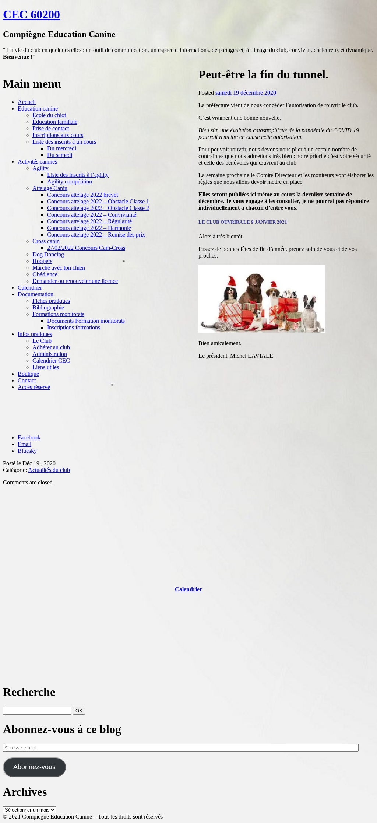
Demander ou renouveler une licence (75, 281)
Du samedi (59, 155)
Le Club (42, 340)
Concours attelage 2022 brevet (82, 195)
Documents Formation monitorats (86, 321)
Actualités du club (49, 470)
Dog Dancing (48, 254)
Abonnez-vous (34, 767)
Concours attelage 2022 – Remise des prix (96, 234)
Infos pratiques (35, 334)
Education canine (38, 108)
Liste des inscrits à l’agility (78, 175)
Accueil (27, 102)
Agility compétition (69, 181)
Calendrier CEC (51, 360)
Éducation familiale (54, 122)
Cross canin (46, 241)
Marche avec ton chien (58, 268)
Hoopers (42, 261)
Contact (27, 380)
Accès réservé (34, 387)
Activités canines (37, 161)
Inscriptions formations (73, 327)
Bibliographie (48, 307)
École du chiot (49, 115)
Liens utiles (45, 367)
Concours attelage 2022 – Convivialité (91, 214)
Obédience (44, 274)
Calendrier (30, 287)
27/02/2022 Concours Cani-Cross (86, 248)
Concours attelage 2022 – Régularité (89, 221)
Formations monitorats (58, 314)
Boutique (28, 374)
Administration (49, 354)
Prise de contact (50, 128)
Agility (40, 168)
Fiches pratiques (51, 301)
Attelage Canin (49, 188)
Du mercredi (61, 148)
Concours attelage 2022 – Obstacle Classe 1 (98, 201)
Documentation (35, 294)
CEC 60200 (31, 14)
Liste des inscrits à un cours (64, 142)
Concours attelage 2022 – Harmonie (89, 228)
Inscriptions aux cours (57, 135)
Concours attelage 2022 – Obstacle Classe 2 (98, 208)
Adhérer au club (51, 347)
